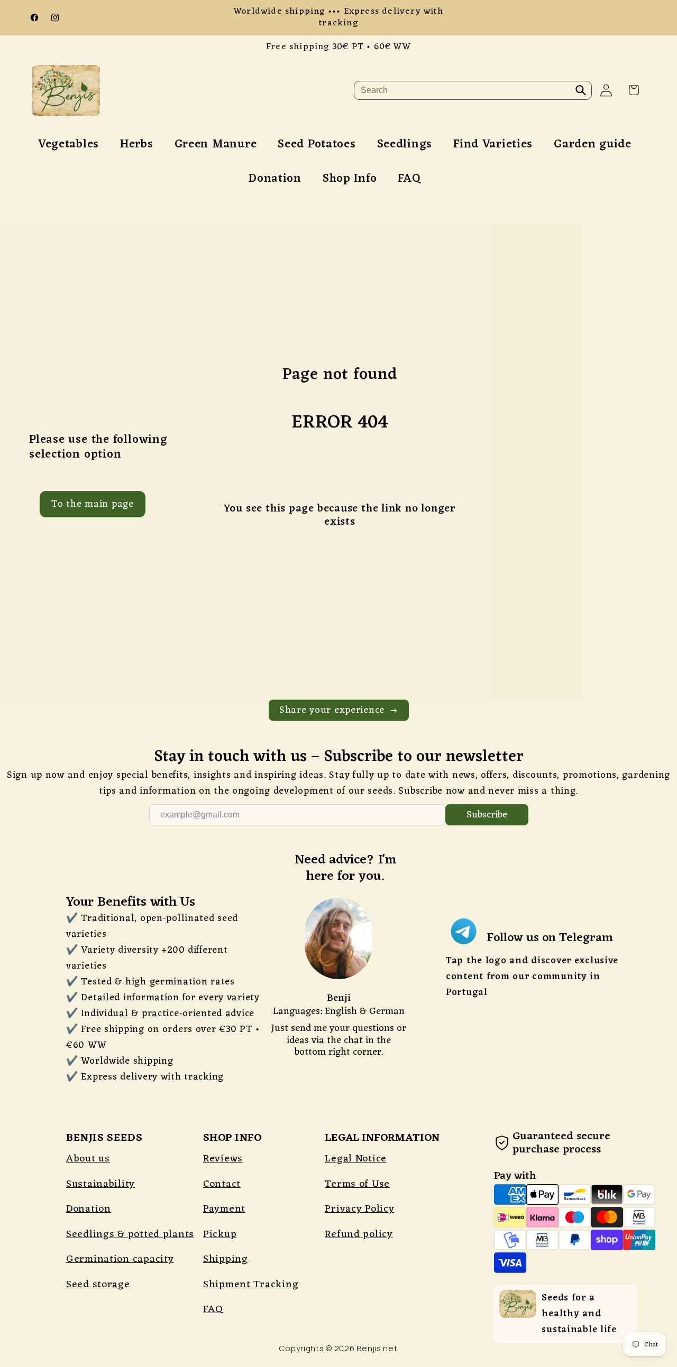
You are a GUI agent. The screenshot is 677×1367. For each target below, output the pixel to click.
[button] (634, 90)
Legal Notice (356, 1159)
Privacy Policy (359, 1209)
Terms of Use (357, 1184)
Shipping (225, 1259)
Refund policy (358, 1234)
